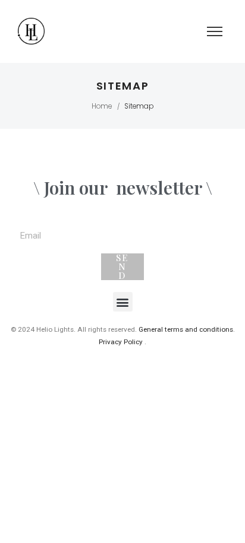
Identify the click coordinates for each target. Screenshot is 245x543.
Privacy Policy (121, 342)
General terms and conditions (186, 329)
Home (102, 106)
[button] (123, 302)
